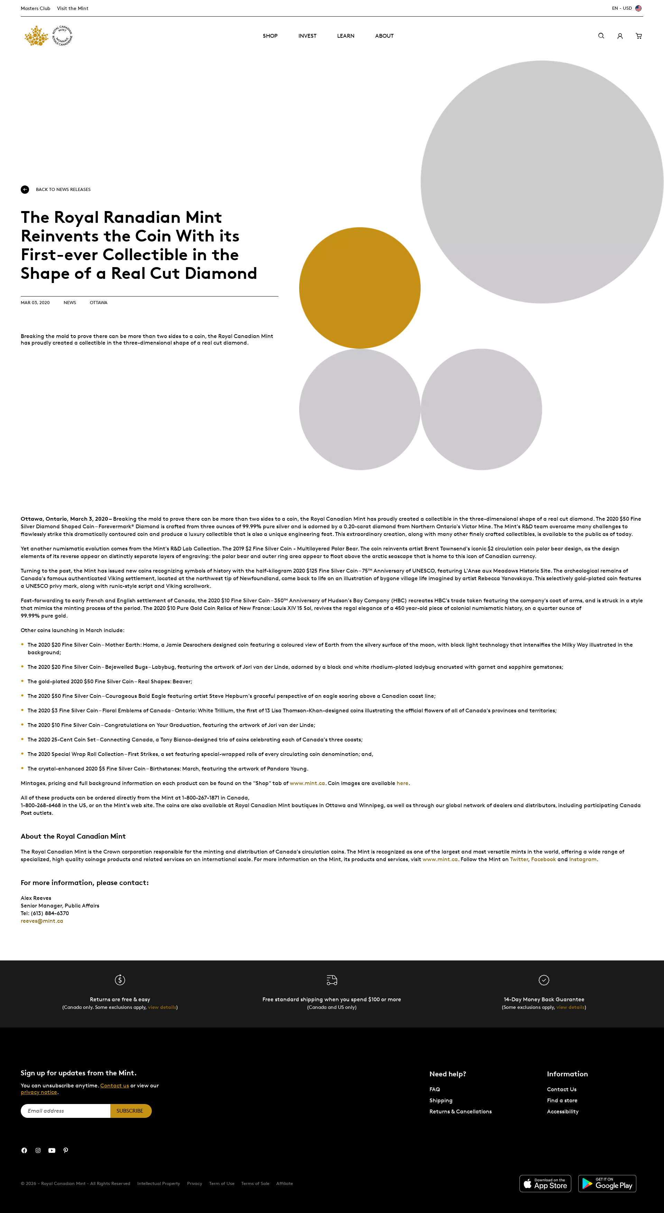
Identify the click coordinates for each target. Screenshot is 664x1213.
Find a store (562, 1100)
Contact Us (562, 1089)
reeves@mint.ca (42, 921)
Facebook (543, 859)
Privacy (194, 1183)
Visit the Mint (73, 8)
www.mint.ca (307, 783)
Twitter (519, 859)
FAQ (435, 1089)
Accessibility (563, 1111)
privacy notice (39, 1092)
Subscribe (130, 1110)
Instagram (583, 859)
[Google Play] (607, 1183)
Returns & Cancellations (461, 1111)
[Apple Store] (545, 1183)
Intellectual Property (158, 1183)
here (402, 783)
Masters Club (35, 8)
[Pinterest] (65, 1150)
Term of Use (221, 1183)
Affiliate (284, 1183)
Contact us (114, 1085)
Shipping (441, 1100)
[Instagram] (38, 1150)
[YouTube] (51, 1150)
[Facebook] (24, 1150)
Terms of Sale (255, 1183)
